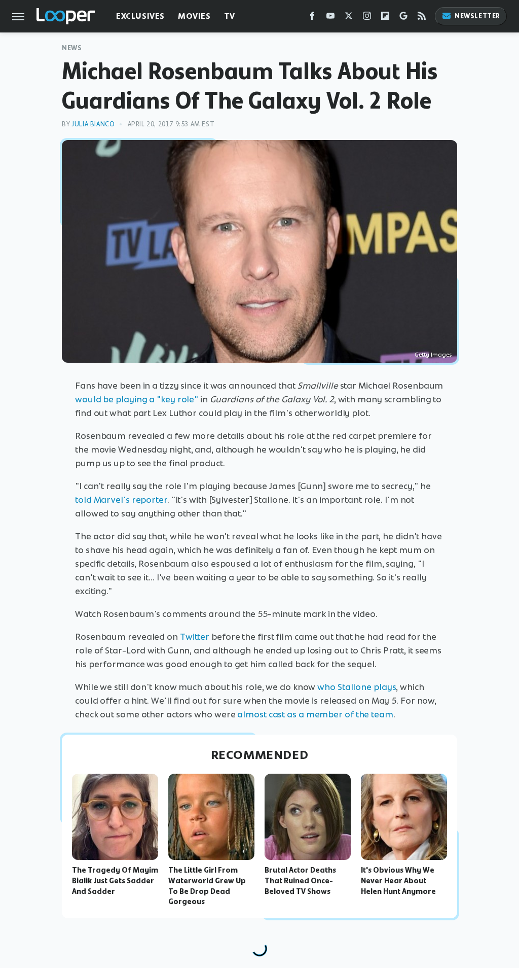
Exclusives (140, 16)
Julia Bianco (93, 124)
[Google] (403, 18)
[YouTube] (330, 18)
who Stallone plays (356, 687)
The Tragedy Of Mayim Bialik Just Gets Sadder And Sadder (115, 880)
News (72, 48)
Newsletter (477, 16)
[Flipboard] (385, 18)
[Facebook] (312, 18)
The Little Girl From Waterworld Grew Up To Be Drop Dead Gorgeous (207, 886)
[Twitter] (349, 18)
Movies (194, 16)
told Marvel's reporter (121, 500)
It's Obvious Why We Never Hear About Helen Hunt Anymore (398, 880)
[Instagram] (367, 18)
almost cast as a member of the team (315, 714)
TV (229, 16)
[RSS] (422, 18)
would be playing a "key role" (136, 399)
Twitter (194, 637)
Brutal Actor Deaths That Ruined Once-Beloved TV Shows (300, 880)
